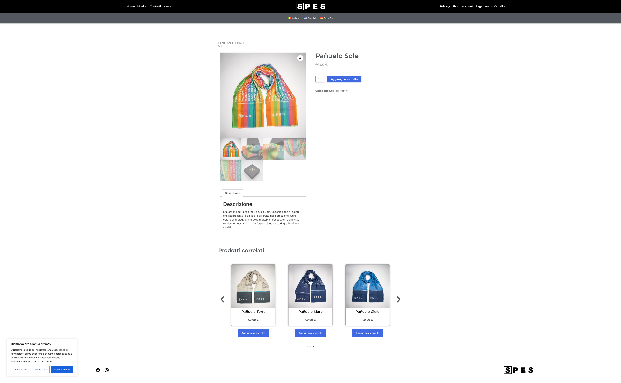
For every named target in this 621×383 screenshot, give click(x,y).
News (167, 6)
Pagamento (483, 6)
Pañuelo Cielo (367, 312)
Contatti (155, 6)
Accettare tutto (62, 369)
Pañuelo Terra (253, 312)
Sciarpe (334, 90)
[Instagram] (107, 370)
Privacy (445, 6)
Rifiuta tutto (41, 369)
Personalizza (20, 369)
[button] (300, 58)
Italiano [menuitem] (296, 18)
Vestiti (344, 90)
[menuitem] (294, 18)
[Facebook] (98, 370)
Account (467, 6)
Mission (142, 6)
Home (131, 6)
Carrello (499, 6)
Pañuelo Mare (310, 312)
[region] (42, 358)
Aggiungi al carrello (344, 79)
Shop (455, 6)
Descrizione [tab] (232, 193)
